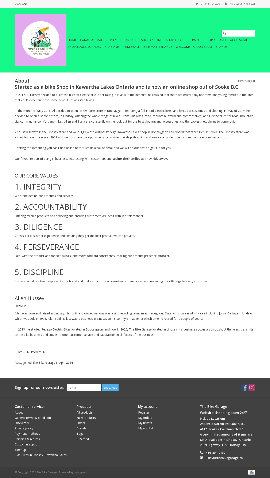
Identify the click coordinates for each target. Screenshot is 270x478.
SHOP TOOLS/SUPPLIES (84, 47)
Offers (81, 423)
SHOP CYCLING (151, 40)
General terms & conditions (33, 418)
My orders (145, 418)
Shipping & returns (27, 439)
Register (143, 412)
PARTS (196, 40)
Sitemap (20, 450)
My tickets (145, 423)
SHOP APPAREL (216, 40)
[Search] (224, 33)
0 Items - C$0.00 (210, 3)
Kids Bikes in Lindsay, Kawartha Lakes (41, 455)
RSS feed (83, 439)
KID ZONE (112, 47)
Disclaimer (22, 423)
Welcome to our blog (194, 47)
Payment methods (27, 434)
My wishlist (145, 428)
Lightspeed (80, 472)
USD (17, 3)
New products (86, 418)
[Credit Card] (251, 472)
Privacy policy (24, 428)
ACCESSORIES (239, 40)
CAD (24, 3)
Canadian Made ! (93, 40)
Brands (221, 47)
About (250, 81)
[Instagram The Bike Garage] (251, 387)
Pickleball (131, 47)
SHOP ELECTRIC (177, 40)
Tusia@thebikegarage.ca (224, 458)
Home (72, 40)
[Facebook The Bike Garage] (244, 387)
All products (85, 412)
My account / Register (242, 3)
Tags (80, 434)
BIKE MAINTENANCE (157, 47)
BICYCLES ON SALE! (124, 40)
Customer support (27, 444)
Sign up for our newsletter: (39, 387)
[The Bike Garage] (40, 40)
